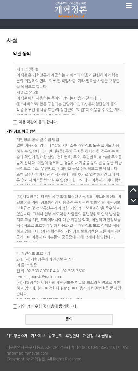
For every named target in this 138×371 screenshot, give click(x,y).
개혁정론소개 (17, 336)
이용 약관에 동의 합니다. (38, 122)
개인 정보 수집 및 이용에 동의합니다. (48, 306)
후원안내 (72, 336)
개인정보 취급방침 (97, 336)
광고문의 (55, 336)
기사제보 (38, 336)
